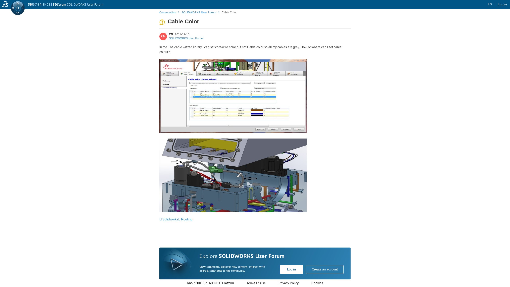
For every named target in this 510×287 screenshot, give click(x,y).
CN (171, 34)
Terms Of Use (256, 283)
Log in (291, 269)
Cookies (317, 283)
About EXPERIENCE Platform (210, 283)
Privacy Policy (289, 283)
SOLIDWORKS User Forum (186, 38)
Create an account (325, 269)
